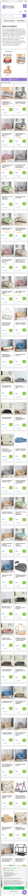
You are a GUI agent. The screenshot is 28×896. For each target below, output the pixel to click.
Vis (11, 109)
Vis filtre (3, 79)
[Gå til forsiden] (2, 21)
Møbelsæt (7, 63)
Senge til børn (20, 63)
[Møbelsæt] (7, 58)
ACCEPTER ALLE (14, 888)
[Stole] (7, 70)
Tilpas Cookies (14, 891)
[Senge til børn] (21, 58)
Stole (7, 75)
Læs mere (6, 885)
